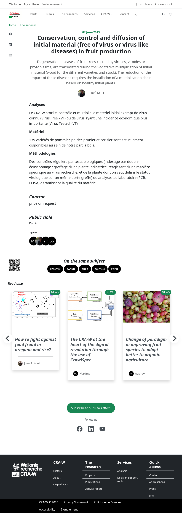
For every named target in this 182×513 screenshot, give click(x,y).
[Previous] (8, 338)
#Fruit (85, 268)
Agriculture (31, 4)
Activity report (93, 488)
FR (163, 14)
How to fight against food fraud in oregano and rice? (35, 344)
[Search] (140, 14)
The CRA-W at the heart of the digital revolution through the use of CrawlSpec (89, 349)
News (50, 14)
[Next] (174, 338)
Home (12, 25)
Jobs (139, 4)
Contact (124, 14)
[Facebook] (10, 34)
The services (28, 25)
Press (148, 4)
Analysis (122, 471)
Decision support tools (127, 479)
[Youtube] (102, 429)
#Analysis (55, 268)
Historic (57, 471)
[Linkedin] (10, 45)
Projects (90, 475)
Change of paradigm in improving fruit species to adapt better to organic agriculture (146, 349)
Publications (92, 482)
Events (33, 14)
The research (69, 14)
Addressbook (164, 4)
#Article (71, 268)
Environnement (52, 4)
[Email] (10, 55)
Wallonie (15, 4)
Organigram (60, 484)
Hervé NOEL (96, 93)
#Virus (114, 268)
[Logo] (27, 469)
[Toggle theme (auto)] (170, 14)
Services (89, 14)
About (56, 477)
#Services (100, 268)
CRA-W (105, 14)
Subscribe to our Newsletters (91, 408)
